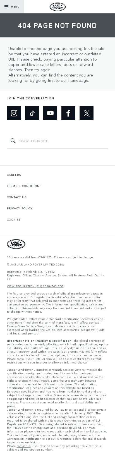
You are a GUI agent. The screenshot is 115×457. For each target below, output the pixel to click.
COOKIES (14, 219)
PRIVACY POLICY (20, 208)
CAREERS (14, 175)
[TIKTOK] (32, 113)
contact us (24, 446)
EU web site (98, 431)
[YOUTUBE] (50, 113)
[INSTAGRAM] (14, 113)
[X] (87, 113)
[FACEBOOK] (68, 113)
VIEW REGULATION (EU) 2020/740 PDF (35, 286)
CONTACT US (17, 197)
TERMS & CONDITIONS (24, 186)
